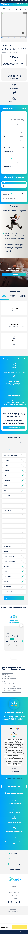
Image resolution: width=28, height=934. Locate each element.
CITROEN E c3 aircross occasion (9, 685)
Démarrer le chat (15, 869)
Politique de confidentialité (13, 911)
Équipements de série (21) (10, 186)
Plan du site (14, 898)
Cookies (13, 907)
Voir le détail (14, 61)
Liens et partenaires (14, 892)
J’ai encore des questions (15, 598)
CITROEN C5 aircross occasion (9, 678)
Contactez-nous (17, 4)
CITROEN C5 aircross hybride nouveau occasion (13, 686)
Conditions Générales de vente (14, 913)
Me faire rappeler (15, 71)
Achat (15, 9)
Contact (14, 886)
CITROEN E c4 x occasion (8, 680)
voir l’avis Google (15, 771)
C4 (25, 9)
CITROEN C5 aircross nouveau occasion (11, 692)
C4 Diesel (14, 658)
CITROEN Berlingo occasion (8, 683)
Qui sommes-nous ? (14, 884)
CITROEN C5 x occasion (7, 673)
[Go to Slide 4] (22, 37)
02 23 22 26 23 (19, 3)
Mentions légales (13, 909)
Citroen (21, 9)
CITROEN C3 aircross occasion (9, 681)
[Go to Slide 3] (16, 37)
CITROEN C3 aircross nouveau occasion (11, 688)
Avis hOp (14, 895)
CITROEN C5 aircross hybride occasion (11, 690)
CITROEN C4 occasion (7, 676)
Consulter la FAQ (15, 864)
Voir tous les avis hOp (14, 786)
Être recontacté (15, 859)
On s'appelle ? (15, 274)
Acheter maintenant (19, 927)
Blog (14, 889)
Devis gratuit (7, 931)
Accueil (10, 9)
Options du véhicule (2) (10, 183)
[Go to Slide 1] (4, 37)
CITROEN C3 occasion (7, 674)
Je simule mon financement (14, 427)
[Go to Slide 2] (10, 37)
